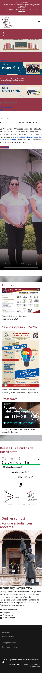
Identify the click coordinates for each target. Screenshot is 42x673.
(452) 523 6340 (23, 2)
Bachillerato (6, 633)
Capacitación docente (10, 647)
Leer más (4, 147)
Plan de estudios (8, 637)
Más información (7, 84)
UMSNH (23, 7)
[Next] (1, 110)
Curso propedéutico (9, 643)
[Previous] (0, 110)
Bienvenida (5, 60)
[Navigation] (39, 22)
